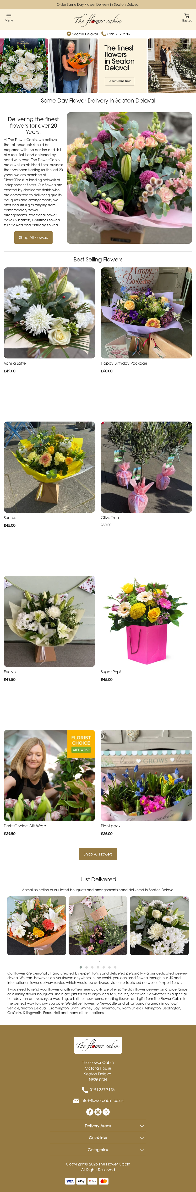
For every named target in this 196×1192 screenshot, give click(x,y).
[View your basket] (187, 17)
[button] (81, 967)
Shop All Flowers (33, 237)
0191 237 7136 (118, 34)
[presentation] (96, 961)
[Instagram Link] (98, 1111)
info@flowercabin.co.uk (102, 1100)
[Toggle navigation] (9, 18)
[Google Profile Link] (106, 1111)
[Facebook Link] (90, 1111)
